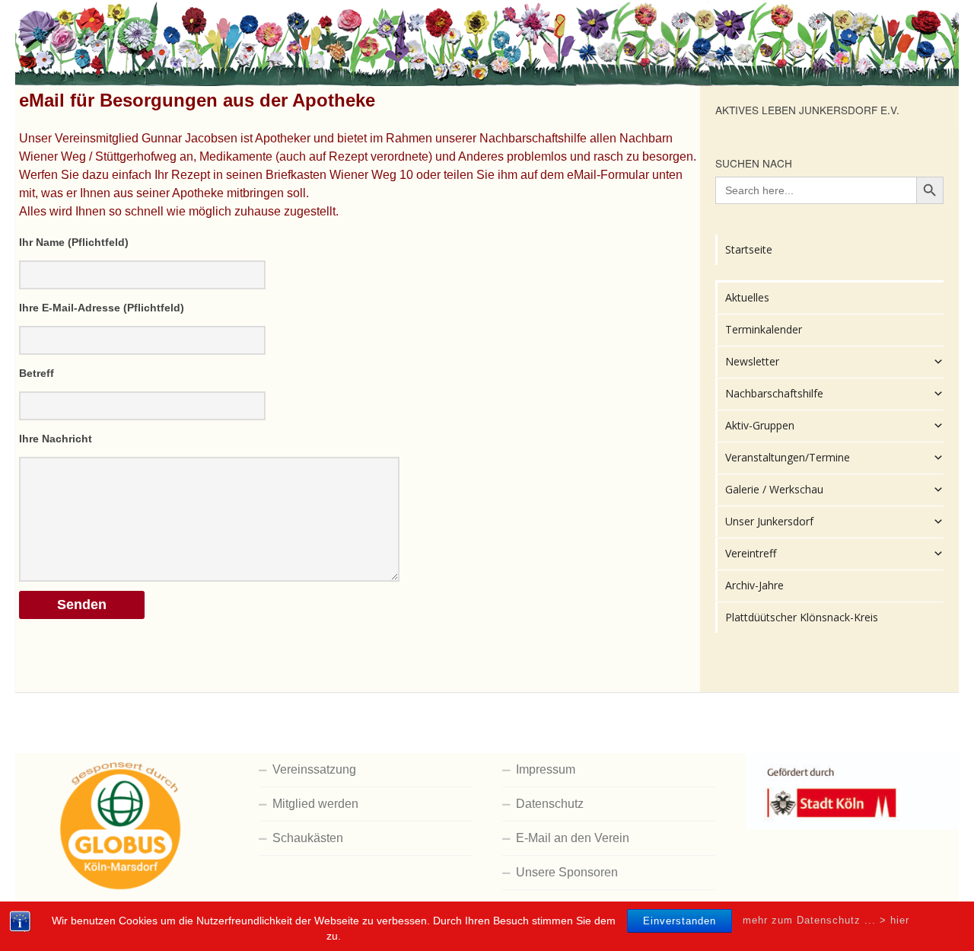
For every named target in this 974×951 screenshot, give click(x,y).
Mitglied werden (315, 803)
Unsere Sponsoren (567, 872)
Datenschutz (550, 803)
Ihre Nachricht (55, 438)
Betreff (36, 373)
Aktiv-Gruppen (759, 425)
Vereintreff (750, 553)
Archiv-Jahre (754, 585)
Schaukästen (307, 837)
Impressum (545, 769)
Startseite (748, 249)
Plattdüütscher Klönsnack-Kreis (801, 617)
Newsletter (752, 361)
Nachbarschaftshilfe (774, 393)
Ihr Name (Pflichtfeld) (74, 242)
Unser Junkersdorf (769, 521)
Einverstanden (679, 921)
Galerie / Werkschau (774, 489)
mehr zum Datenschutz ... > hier (826, 920)
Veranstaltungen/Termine (787, 457)
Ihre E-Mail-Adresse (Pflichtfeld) (101, 308)
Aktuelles (747, 297)
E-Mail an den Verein (572, 837)
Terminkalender (763, 329)
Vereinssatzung (314, 769)
